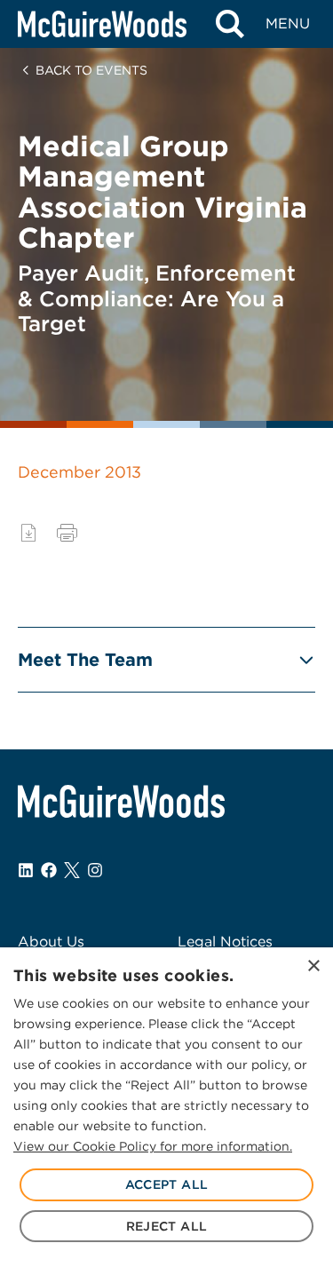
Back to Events (91, 70)
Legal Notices (225, 941)
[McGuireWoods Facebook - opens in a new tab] (49, 870)
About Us (51, 941)
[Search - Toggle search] (229, 24)
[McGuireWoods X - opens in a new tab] (72, 870)
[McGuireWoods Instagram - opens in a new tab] (95, 870)
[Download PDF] (28, 532)
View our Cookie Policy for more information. (152, 1146)
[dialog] (166, 1107)
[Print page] (67, 532)
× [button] (313, 966)
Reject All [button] (167, 1226)
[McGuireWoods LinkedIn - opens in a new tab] (26, 870)
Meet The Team (85, 659)
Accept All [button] (167, 1184)
